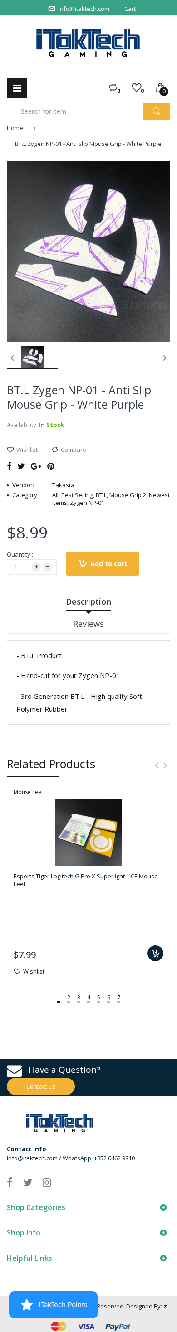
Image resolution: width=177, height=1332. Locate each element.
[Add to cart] (155, 953)
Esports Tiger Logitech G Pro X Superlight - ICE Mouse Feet (86, 879)
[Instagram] (47, 1182)
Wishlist (27, 450)
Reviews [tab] (88, 623)
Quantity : (20, 554)
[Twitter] (21, 466)
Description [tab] (88, 601)
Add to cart (109, 563)
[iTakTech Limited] (88, 43)
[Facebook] (9, 466)
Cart (130, 9)
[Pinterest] (50, 466)
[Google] (36, 466)
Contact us (41, 1086)
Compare (73, 450)
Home (15, 128)
